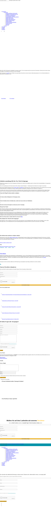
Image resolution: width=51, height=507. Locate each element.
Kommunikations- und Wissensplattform (12, 452)
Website (1, 373)
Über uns (7, 460)
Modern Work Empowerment (10, 455)
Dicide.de (3, 465)
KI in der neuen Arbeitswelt (10, 451)
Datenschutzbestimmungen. (13, 343)
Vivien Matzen (3, 253)
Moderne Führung (9, 457)
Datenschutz (13, 443)
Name (1, 371)
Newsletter (22, 443)
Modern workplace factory (10, 456)
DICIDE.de (18, 443)
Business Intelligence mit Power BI (11, 449)
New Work (13, 246)
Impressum (9, 443)
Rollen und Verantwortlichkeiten (11, 458)
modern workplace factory (13, 237)
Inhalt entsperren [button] (2, 357)
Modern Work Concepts (10, 454)
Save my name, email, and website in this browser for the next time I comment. (13, 375)
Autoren (5, 461)
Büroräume (2, 246)
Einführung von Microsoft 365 (11, 450)
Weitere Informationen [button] (3, 358)
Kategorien (5, 448)
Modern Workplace (9, 246)
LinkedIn (44, 257)
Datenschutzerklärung (14, 278)
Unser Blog (4, 447)
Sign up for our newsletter (5, 379)
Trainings (3, 463)
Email (1, 372)
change (5, 246)
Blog (22, 216)
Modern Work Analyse (9, 453)
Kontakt (3, 464)
